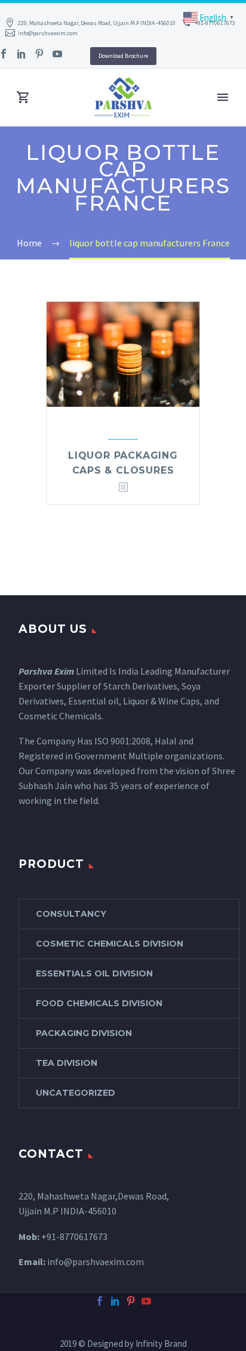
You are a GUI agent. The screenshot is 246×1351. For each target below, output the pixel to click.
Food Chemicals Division (99, 1003)
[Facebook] (99, 1301)
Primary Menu (222, 97)
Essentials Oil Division (94, 973)
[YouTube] (57, 53)
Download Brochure (123, 56)
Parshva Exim (46, 671)
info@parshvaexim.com (48, 33)
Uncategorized (75, 1092)
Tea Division (66, 1063)
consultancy (71, 913)
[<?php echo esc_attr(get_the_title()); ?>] (123, 487)
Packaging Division (84, 1033)
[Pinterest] (39, 53)
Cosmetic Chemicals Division (109, 943)
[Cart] (23, 97)
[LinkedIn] (21, 53)
